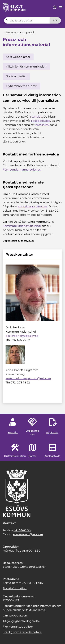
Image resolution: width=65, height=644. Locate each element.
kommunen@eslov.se (28, 534)
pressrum (42, 125)
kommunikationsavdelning (22, 225)
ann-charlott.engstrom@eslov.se (28, 378)
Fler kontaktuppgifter (18, 626)
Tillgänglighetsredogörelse (21, 621)
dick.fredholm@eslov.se (22, 335)
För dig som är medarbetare (22, 632)
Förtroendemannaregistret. (22, 169)
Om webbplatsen (15, 615)
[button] (7, 637)
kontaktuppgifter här (32, 206)
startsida (36, 116)
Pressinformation (15, 588)
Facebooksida (40, 120)
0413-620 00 (22, 530)
